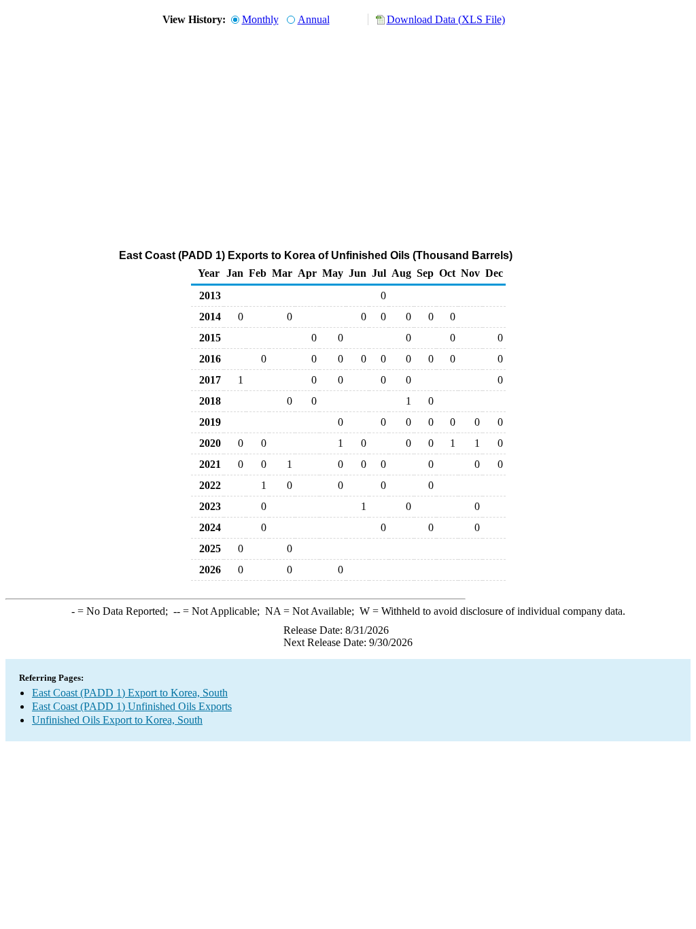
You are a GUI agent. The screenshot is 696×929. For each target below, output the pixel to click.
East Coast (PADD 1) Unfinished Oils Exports (132, 706)
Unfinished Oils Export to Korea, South (117, 720)
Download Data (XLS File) (446, 19)
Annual (314, 19)
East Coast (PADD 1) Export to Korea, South (130, 692)
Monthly (260, 19)
